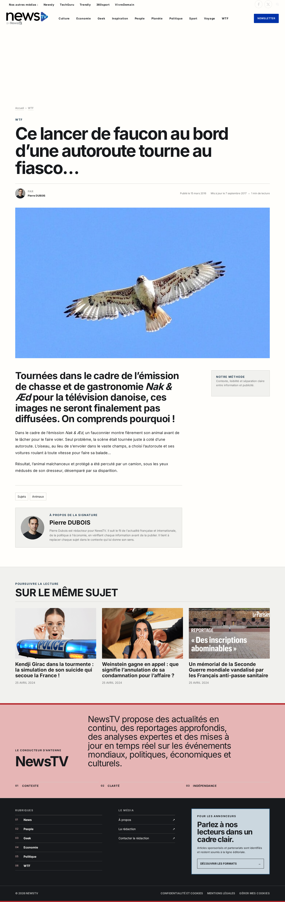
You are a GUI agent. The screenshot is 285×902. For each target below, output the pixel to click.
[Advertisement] (142, 60)
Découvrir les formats (230, 863)
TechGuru (67, 4)
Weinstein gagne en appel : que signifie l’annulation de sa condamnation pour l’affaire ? (140, 669)
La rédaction (147, 829)
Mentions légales (221, 893)
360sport (103, 4)
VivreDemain (124, 4)
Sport (193, 18)
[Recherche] (277, 4)
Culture (64, 18)
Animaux (38, 496)
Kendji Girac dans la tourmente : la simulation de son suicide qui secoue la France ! (54, 669)
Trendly (85, 4)
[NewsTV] (27, 18)
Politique (176, 18)
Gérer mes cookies (254, 893)
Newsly (49, 4)
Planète (157, 18)
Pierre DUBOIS (69, 522)
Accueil (19, 108)
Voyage (209, 18)
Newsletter (266, 18)
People (140, 18)
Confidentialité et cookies (182, 893)
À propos (147, 820)
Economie (83, 18)
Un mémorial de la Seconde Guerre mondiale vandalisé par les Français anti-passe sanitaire (228, 669)
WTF (225, 18)
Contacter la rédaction (147, 838)
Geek (101, 18)
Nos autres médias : (23, 4)
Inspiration (120, 18)
